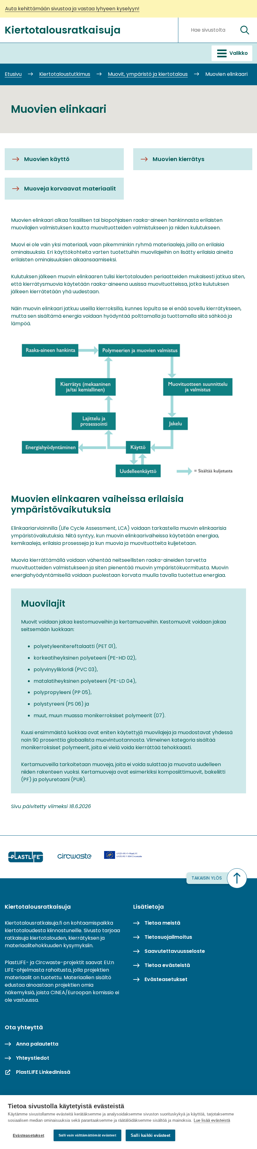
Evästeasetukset (28, 1135)
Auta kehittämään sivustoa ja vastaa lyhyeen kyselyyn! (72, 8)
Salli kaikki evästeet (150, 1135)
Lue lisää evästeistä (212, 1120)
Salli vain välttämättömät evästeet (87, 1135)
